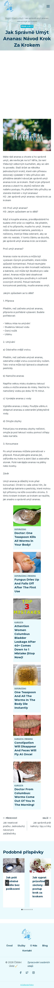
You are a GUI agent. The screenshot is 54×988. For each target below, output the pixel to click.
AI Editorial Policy (27, 985)
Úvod (9, 945)
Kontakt (27, 950)
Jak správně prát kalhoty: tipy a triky (41, 822)
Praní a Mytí (27, 26)
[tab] (22, 909)
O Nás (33, 945)
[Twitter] (27, 972)
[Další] (47, 883)
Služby (21, 945)
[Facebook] (20, 972)
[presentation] (13, 865)
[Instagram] (33, 972)
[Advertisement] (27, 88)
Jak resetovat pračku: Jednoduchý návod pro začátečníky (14, 826)
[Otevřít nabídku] (48, 6)
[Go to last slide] (7, 883)
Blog (45, 945)
